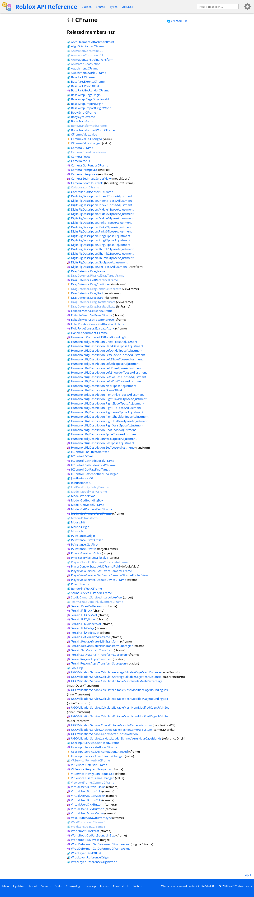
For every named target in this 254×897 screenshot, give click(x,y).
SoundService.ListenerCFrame (91, 593)
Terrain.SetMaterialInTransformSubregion (99, 655)
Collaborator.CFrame (85, 187)
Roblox (138, 886)
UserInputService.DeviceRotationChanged (99, 752)
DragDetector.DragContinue (90, 284)
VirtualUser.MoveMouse (87, 813)
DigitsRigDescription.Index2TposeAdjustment (101, 201)
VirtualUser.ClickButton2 (87, 809)
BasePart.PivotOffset (85, 86)
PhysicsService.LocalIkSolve (89, 558)
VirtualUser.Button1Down (88, 787)
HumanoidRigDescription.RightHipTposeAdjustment (106, 408)
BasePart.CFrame (83, 77)
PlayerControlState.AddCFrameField (95, 566)
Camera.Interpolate (84, 170)
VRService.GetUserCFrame (89, 765)
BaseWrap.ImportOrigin (87, 104)
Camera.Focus (80, 157)
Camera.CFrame (82, 148)
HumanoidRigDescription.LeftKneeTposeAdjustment (106, 368)
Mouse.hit (77, 531)
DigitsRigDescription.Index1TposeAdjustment (101, 196)
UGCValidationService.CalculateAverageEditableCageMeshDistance (116, 672)
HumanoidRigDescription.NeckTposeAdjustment (103, 386)
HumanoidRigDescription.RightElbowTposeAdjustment (107, 403)
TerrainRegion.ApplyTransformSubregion (98, 663)
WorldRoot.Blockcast (85, 831)
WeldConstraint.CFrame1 (88, 827)
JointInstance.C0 (82, 478)
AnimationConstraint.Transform (92, 60)
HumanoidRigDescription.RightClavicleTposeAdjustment (109, 399)
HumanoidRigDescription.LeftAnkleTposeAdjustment (106, 350)
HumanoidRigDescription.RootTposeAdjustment (103, 430)
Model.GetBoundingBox (87, 500)
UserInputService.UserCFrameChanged (97, 756)
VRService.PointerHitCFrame (90, 760)
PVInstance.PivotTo (83, 549)
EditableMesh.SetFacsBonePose (92, 320)
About (33, 886)
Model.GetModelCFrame (87, 505)
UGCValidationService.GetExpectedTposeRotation (104, 734)
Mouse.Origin (80, 527)
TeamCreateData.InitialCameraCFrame (97, 602)
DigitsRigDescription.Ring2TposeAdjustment (100, 240)
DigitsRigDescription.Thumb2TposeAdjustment (102, 253)
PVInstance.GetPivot (84, 544)
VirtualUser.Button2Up (86, 800)
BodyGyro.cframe (83, 117)
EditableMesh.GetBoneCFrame (92, 311)
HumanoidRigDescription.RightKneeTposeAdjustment (107, 412)
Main (5, 886)
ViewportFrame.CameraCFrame (92, 782)
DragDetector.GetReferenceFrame (94, 280)
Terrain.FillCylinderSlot (86, 624)
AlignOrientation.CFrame (88, 46)
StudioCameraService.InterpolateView (96, 597)
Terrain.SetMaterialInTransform (92, 650)
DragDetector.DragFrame (88, 271)
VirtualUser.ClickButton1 (87, 804)
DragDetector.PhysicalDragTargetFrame (97, 275)
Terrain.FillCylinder (83, 619)
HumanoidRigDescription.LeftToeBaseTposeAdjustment (108, 377)
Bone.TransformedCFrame (89, 126)
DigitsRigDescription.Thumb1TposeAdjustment (102, 249)
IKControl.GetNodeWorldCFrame (93, 465)
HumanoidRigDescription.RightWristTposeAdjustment (107, 425)
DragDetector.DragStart (87, 293)
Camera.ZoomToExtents (87, 183)
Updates (127, 7)
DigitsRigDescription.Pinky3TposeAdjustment (101, 231)
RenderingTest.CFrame (86, 589)
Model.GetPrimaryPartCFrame (91, 509)
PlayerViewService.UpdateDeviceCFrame (98, 580)
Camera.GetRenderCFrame (89, 165)
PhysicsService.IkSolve (86, 553)
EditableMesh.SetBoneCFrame (91, 315)
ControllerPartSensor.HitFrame (92, 192)
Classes (87, 7)
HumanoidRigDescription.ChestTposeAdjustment (104, 342)
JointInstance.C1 (82, 483)
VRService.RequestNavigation (91, 769)
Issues (104, 886)
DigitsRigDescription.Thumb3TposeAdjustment (102, 258)
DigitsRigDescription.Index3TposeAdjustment (101, 205)
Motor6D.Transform (84, 518)
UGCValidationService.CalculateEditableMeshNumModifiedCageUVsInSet (120, 707)
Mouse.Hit (78, 522)
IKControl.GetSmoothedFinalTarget (94, 474)
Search (45, 886)
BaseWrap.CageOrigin (86, 95)
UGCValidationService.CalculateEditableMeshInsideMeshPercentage (116, 681)
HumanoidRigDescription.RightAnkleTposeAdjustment (107, 395)
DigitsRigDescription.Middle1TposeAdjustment (102, 209)
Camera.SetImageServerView (91, 178)
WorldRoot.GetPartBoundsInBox (93, 835)
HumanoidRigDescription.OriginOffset (96, 390)
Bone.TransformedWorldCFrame (93, 130)
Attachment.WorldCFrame (88, 73)
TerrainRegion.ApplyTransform (91, 659)
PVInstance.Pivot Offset (87, 540)
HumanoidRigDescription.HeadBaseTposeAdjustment (107, 346)
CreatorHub (179, 21)
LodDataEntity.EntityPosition (90, 487)
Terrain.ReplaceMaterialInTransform (95, 641)
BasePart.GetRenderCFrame (90, 90)
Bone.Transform (82, 121)
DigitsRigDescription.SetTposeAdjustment (99, 267)
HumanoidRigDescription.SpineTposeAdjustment (104, 434)
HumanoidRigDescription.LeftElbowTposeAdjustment (107, 359)
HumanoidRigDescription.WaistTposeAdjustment (104, 439)
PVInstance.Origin (83, 536)
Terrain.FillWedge (82, 628)
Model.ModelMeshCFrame (89, 492)
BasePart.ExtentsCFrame (88, 81)
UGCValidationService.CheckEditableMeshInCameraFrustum (111, 725)
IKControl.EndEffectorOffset (90, 452)
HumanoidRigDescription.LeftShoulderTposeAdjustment (109, 372)
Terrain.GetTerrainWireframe (90, 637)
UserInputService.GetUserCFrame (94, 747)
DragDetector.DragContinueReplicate (96, 289)
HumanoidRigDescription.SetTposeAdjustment (102, 447)
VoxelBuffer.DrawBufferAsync (91, 818)
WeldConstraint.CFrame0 (88, 822)
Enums (100, 7)
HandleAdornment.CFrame (89, 333)
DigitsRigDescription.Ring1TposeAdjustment (100, 236)
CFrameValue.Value (84, 134)
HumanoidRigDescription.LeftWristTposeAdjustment (106, 381)
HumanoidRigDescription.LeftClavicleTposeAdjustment (108, 355)
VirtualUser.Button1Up (86, 791)
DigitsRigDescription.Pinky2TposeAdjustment (101, 227)
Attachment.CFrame (84, 68)
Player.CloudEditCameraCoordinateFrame (99, 562)
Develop (90, 886)
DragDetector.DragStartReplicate (93, 302)
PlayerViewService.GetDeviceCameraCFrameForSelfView (109, 575)
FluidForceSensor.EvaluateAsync (93, 328)
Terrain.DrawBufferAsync (88, 606)
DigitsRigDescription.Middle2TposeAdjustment (102, 214)
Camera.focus (80, 161)
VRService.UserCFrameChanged (92, 778)
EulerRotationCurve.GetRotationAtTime (97, 324)
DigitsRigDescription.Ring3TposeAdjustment (100, 245)
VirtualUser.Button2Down (88, 796)
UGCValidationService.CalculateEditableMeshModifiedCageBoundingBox (119, 690)
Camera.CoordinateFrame (88, 152)
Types (113, 7)
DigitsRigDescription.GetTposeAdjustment (99, 262)
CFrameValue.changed (86, 143)
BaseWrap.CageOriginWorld (90, 99)
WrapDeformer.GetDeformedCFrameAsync (100, 844)
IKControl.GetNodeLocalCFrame (92, 461)
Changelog (73, 886)
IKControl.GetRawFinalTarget (90, 469)
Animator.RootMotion (85, 64)
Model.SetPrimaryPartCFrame (91, 513)
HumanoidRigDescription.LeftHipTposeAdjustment (105, 364)
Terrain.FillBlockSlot (84, 615)
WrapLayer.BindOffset (86, 853)
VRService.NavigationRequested (92, 774)
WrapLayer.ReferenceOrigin (90, 857)
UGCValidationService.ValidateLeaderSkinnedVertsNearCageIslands (116, 738)
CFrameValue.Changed (86, 139)
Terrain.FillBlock (81, 610)
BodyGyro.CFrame (83, 112)
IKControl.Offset (82, 456)
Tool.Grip (77, 668)
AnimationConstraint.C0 (87, 51)
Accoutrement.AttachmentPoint (92, 42)
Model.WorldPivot (83, 496)
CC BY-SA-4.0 (205, 886)
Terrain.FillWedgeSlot (85, 633)
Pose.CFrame (80, 584)
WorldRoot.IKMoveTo (85, 840)
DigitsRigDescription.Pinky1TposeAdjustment (101, 223)
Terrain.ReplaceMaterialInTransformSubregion (102, 646)
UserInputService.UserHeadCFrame (95, 743)
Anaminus (245, 886)
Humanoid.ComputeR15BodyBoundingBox (100, 337)
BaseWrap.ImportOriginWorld (91, 108)
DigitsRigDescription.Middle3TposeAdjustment (102, 218)
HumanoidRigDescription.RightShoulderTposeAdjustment (109, 417)
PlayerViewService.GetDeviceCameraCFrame (101, 571)
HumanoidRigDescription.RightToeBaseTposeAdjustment (109, 421)
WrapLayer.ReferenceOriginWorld (94, 862)
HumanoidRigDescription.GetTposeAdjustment (102, 443)
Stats (58, 886)
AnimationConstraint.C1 (87, 55)
